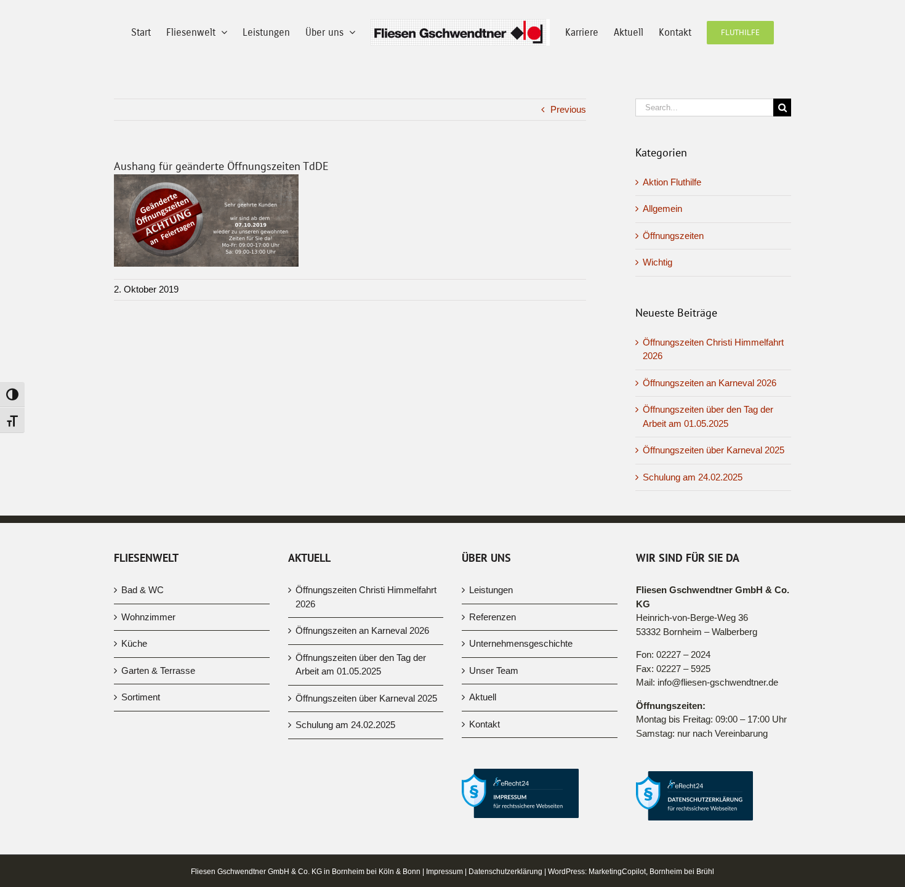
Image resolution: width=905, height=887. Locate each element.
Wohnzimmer (148, 681)
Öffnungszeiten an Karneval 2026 (709, 447)
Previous (568, 174)
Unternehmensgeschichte (521, 708)
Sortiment (140, 761)
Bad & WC (142, 654)
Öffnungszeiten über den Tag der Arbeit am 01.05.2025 (361, 729)
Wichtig (657, 327)
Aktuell (482, 761)
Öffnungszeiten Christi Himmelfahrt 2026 (366, 661)
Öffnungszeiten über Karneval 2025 (713, 514)
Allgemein (662, 273)
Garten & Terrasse (158, 735)
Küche (134, 708)
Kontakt (484, 789)
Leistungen (491, 654)
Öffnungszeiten (673, 300)
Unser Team (493, 735)
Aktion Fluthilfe (672, 246)
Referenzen (492, 681)
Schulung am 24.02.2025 (692, 542)
